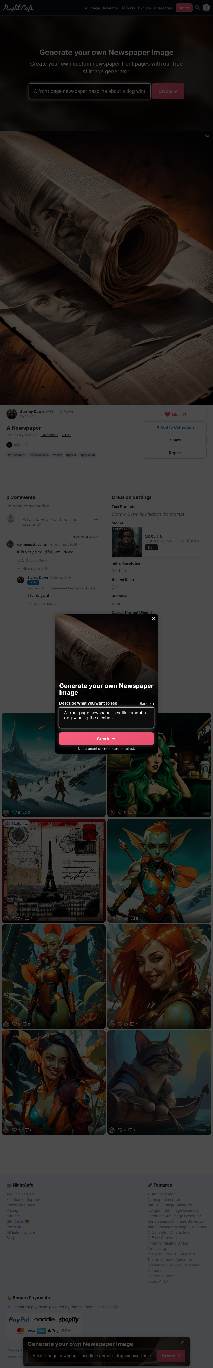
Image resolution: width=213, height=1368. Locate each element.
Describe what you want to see (88, 703)
